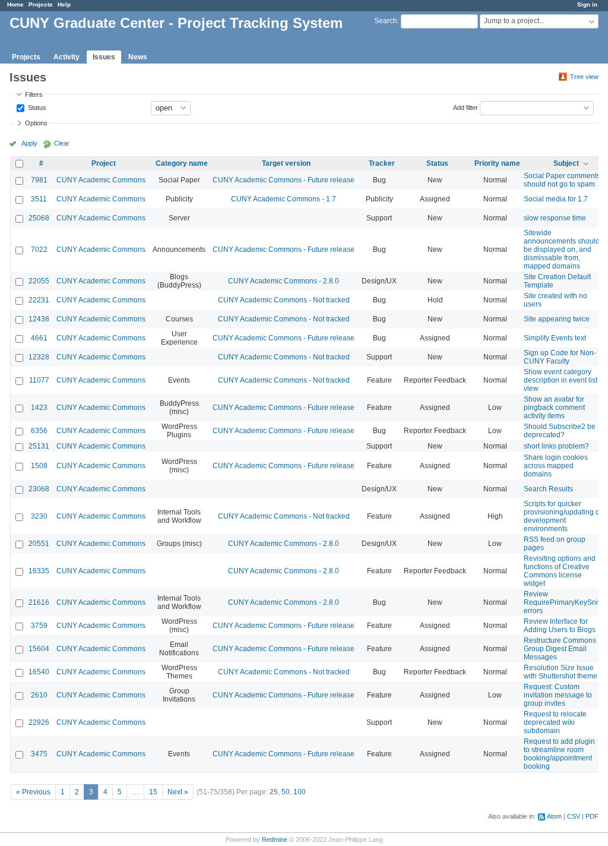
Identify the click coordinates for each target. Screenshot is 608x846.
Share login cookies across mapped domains (556, 465)
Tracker (382, 163)
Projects (40, 4)
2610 (39, 695)
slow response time (555, 218)
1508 (39, 466)
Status (36, 107)
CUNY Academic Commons (100, 180)
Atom (554, 816)
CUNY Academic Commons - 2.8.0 (283, 281)
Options (36, 123)
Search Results (548, 489)
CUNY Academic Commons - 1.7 (283, 199)
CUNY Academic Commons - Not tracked (284, 300)
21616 (38, 602)
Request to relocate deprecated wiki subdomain (555, 722)
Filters (34, 94)
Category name (182, 163)
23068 (38, 489)
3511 (39, 199)
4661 (39, 338)
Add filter (465, 107)
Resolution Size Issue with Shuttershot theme (560, 672)
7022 (39, 249)
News (137, 57)
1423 (39, 407)
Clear (61, 143)
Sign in (587, 4)
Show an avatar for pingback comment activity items (554, 407)
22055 (38, 281)
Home (15, 4)
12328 (38, 357)
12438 (38, 319)
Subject (566, 163)
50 (285, 792)
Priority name (497, 163)
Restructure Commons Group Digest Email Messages (560, 648)
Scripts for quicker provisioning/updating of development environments (562, 516)
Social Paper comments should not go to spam (562, 180)
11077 (39, 380)
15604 (38, 649)
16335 (38, 571)
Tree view (584, 76)
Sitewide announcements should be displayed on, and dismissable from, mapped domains (562, 249)
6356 (39, 431)
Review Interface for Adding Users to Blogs (560, 625)
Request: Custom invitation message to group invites (558, 695)
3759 (39, 625)
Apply (29, 143)
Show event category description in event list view (560, 380)
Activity (66, 57)
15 (153, 792)
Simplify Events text (555, 338)
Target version (286, 163)
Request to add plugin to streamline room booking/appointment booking (559, 754)
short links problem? (556, 446)
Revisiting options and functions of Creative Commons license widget (560, 571)
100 (299, 792)
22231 (38, 300)
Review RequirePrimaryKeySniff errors (562, 602)
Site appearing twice (557, 319)
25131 (38, 446)
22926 (38, 722)
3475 (39, 754)
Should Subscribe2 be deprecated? (560, 430)
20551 (38, 543)
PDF (591, 816)
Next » (177, 792)
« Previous (33, 792)
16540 (38, 672)
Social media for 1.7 (556, 199)
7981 (39, 180)
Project (103, 163)
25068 (38, 218)
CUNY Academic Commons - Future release (283, 180)
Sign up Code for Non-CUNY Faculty (560, 357)
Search (385, 21)
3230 (39, 516)
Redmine (274, 839)
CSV (573, 816)
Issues (104, 57)
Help (64, 4)
